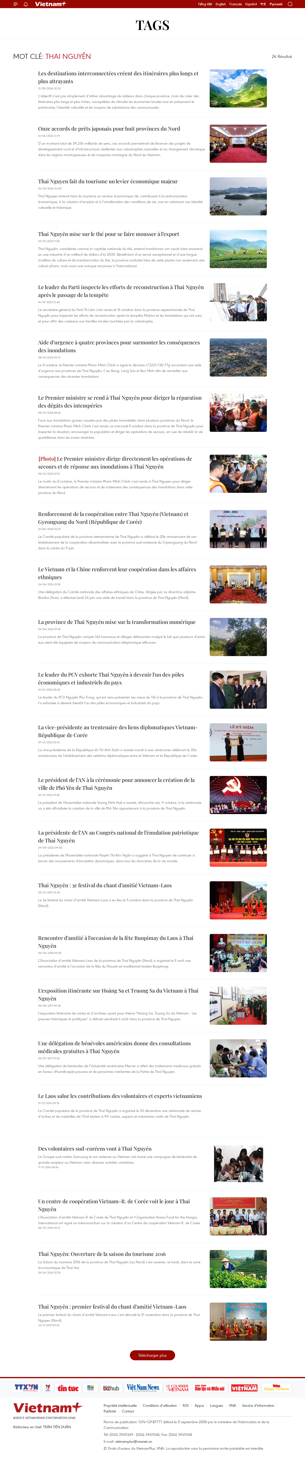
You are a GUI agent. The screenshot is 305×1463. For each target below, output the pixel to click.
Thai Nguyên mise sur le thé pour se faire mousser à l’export (108, 233)
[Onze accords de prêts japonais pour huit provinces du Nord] (238, 144)
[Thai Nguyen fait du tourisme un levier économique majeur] (238, 196)
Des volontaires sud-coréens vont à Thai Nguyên (95, 1148)
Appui (199, 1405)
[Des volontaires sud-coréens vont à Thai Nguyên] (238, 1164)
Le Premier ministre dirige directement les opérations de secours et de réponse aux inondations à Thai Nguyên (115, 462)
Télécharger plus (152, 1355)
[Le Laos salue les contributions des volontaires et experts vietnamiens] (238, 1111)
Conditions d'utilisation (160, 1405)
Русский (276, 4)
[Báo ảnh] (244, 1388)
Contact (128, 1411)
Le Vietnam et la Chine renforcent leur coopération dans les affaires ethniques (117, 573)
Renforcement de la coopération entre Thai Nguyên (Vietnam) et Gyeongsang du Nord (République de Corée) (113, 517)
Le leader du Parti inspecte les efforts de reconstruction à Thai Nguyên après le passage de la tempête (121, 290)
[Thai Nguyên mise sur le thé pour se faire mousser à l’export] (238, 249)
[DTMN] (209, 1388)
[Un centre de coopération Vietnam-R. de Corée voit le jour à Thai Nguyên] (238, 1216)
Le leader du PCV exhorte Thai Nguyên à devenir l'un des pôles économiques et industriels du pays (111, 678)
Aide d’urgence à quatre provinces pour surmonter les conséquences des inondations (119, 346)
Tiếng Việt (205, 4)
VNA (232, 1405)
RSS (186, 1405)
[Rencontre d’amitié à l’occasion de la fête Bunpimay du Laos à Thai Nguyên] (238, 953)
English (221, 4)
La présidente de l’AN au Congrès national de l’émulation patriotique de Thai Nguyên (118, 836)
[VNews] (47, 1388)
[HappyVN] (276, 1388)
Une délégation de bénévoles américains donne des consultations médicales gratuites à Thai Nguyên (114, 1047)
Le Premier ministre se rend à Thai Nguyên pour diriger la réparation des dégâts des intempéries (120, 401)
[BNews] (90, 1388)
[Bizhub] (111, 1388)
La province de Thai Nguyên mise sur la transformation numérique (117, 621)
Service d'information (258, 1405)
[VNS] (143, 1388)
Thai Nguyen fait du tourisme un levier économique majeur (108, 181)
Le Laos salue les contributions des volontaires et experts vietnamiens (120, 1095)
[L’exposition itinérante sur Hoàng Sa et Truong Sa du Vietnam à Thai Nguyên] (238, 1006)
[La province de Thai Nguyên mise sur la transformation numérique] (238, 637)
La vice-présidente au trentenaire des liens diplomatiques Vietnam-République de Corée (118, 731)
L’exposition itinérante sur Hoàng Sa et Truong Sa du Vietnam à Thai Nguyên (118, 994)
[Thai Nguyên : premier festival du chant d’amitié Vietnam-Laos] (238, 1322)
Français (235, 4)
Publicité (110, 1411)
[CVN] (177, 1388)
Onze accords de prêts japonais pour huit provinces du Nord (109, 128)
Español (251, 4)
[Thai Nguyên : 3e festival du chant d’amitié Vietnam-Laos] (238, 900)
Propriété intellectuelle (120, 1405)
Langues (216, 1405)
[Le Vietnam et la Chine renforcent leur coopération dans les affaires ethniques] (238, 584)
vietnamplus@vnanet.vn (133, 1441)
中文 (263, 4)
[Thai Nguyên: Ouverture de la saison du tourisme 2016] (238, 1269)
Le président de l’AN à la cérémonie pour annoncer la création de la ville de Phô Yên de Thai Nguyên (116, 783)
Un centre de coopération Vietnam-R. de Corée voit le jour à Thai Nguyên (114, 1205)
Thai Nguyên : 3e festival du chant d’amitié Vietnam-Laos (105, 885)
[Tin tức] (68, 1388)
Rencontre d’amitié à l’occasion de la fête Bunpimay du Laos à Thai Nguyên (115, 941)
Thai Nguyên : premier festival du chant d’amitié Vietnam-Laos (112, 1306)
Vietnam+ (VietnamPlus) (51, 4)
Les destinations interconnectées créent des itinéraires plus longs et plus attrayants (118, 77)
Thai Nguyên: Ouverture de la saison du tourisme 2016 (102, 1253)
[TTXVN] (26, 1388)
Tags (153, 24)
